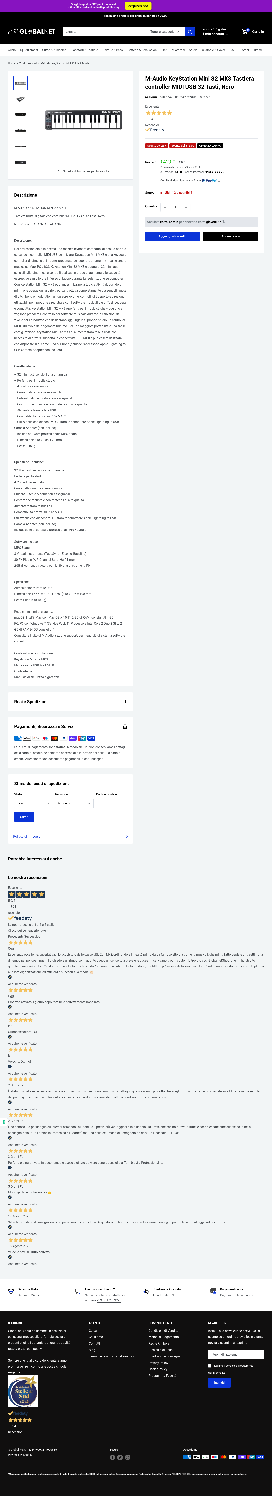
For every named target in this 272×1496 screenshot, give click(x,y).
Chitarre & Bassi (113, 50)
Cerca (93, 1330)
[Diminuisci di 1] (165, 207)
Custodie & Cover (213, 50)
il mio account (214, 34)
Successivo (32, 936)
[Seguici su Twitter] (120, 1457)
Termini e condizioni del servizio (111, 1356)
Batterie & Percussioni (142, 50)
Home (11, 63)
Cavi (232, 50)
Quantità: (151, 206)
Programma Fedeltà (162, 1376)
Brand (258, 50)
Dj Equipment (29, 50)
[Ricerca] (190, 31)
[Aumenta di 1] (186, 207)
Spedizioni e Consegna (165, 1356)
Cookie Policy (158, 1369)
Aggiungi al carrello (172, 236)
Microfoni (178, 50)
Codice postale (106, 794)
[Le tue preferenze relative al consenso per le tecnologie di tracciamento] (4, 1122)
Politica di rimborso (26, 836)
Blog (92, 1350)
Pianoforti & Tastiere (84, 50)
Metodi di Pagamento (164, 1337)
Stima (24, 817)
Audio (12, 50)
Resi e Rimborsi (159, 1343)
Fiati (164, 50)
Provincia (61, 794)
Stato (18, 794)
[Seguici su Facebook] (112, 1457)
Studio (193, 50)
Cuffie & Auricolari (54, 50)
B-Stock (244, 50)
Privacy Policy (158, 1363)
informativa (219, 1372)
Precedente (15, 936)
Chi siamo (96, 1337)
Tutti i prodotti (28, 63)
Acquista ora (231, 236)
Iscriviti (219, 1383)
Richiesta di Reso (161, 1350)
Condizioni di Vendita (163, 1330)
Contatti (94, 1343)
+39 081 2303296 (109, 1300)
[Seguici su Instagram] (127, 1457)
